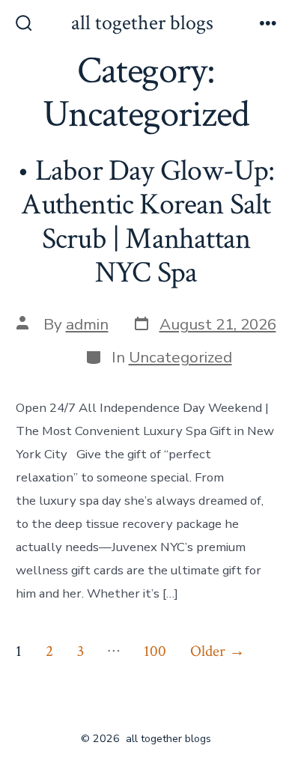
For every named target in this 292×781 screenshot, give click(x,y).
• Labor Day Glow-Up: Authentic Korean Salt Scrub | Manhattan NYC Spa (145, 222)
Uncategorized (180, 357)
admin (87, 324)
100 (155, 651)
